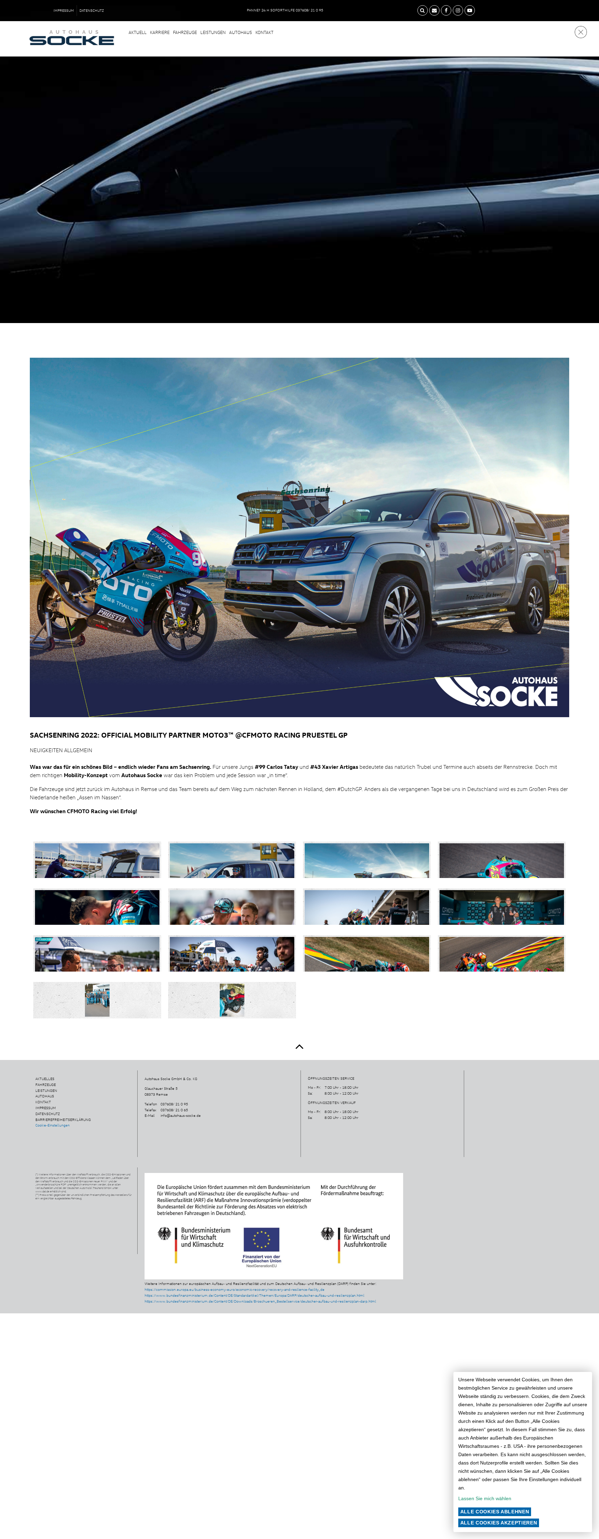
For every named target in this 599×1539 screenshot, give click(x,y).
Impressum (63, 10)
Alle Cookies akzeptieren (498, 1522)
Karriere (160, 32)
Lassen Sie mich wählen (484, 1498)
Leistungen (213, 32)
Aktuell (138, 32)
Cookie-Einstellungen (52, 1125)
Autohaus (240, 32)
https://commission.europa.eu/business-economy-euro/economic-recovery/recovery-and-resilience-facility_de (234, 1289)
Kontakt (264, 32)
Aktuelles (44, 1078)
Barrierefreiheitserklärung (63, 1119)
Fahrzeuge (185, 32)
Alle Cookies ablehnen (494, 1511)
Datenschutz (91, 10)
